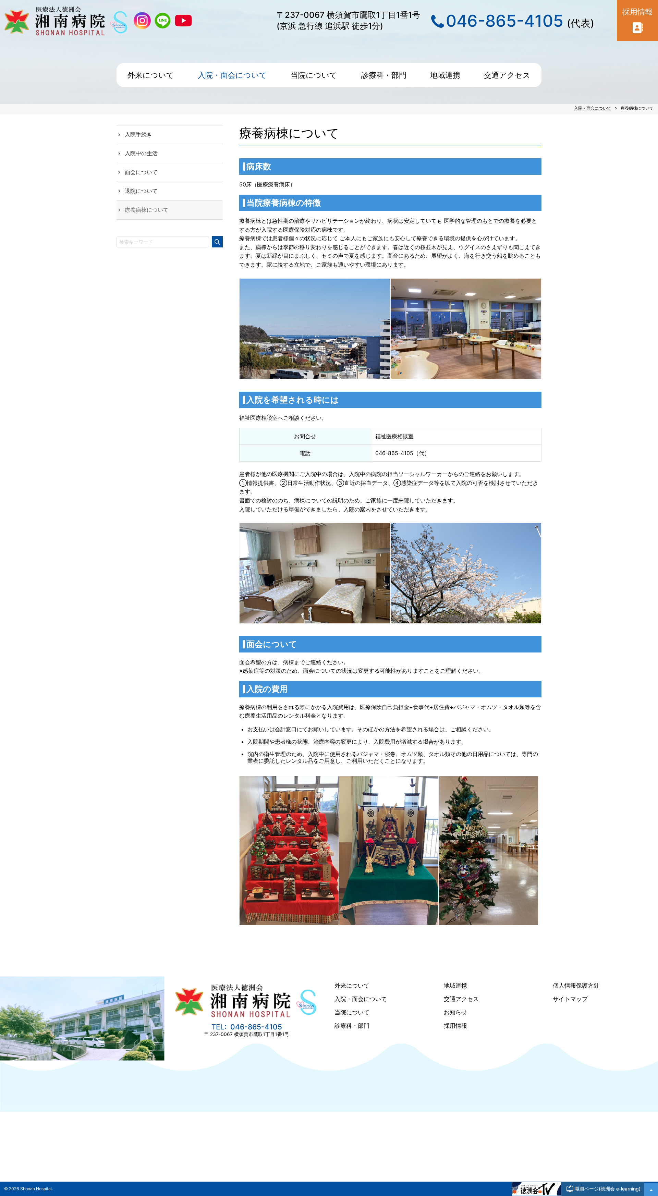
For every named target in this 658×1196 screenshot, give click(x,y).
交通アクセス (461, 999)
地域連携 (455, 985)
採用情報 (455, 1025)
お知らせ (455, 1012)
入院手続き (138, 134)
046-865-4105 (504, 21)
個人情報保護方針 (576, 985)
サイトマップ (570, 999)
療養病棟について (147, 209)
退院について (141, 190)
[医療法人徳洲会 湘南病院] (247, 1017)
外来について (351, 985)
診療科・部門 (351, 1025)
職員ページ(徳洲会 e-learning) (608, 1189)
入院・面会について (360, 999)
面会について (141, 172)
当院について (351, 1012)
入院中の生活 (141, 153)
